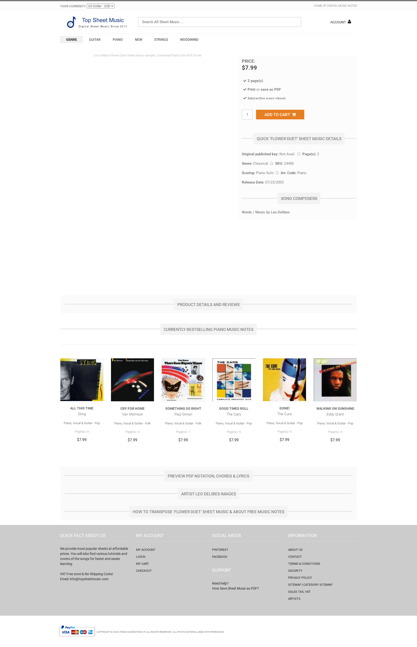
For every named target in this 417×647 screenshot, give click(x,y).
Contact (295, 556)
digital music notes (342, 5)
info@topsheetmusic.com (89, 579)
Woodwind (189, 39)
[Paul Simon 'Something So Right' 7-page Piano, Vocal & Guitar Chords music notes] (183, 379)
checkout (144, 570)
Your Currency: (73, 6)
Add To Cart (278, 114)
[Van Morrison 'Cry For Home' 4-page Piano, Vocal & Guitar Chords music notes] (132, 379)
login (140, 556)
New (138, 39)
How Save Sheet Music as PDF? (235, 588)
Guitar (95, 39)
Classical (260, 163)
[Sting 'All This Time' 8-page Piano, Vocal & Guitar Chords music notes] (81, 379)
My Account (145, 550)
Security (295, 570)
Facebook (219, 556)
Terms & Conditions (304, 563)
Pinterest (220, 550)
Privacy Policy (300, 577)
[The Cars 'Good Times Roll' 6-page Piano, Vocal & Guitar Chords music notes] (233, 379)
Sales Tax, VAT (299, 591)
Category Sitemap (318, 584)
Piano (118, 39)
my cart (142, 563)
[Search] (296, 22)
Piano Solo (265, 173)
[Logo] (96, 22)
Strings (161, 39)
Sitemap (294, 584)
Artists (294, 598)
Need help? (220, 583)
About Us (295, 550)
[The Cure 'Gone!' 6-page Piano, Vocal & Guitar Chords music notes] (284, 379)
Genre (71, 39)
